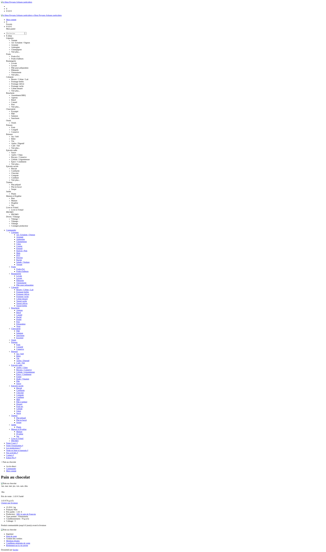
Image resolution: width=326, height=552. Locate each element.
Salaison (14, 116)
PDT (18, 255)
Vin (12, 141)
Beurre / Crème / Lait (19, 79)
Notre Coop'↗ (12, 443)
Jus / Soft (15, 136)
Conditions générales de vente (18, 543)
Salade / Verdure (23, 262)
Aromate (14, 45)
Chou (18, 244)
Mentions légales (13, 541)
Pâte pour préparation (19, 68)
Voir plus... (15, 52)
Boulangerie (11, 61)
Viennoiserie (16, 72)
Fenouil (19, 248)
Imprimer (9, 534)
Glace (18, 411)
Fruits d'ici (15, 56)
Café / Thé (15, 146)
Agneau (14, 98)
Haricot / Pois (21, 251)
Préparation (20, 324)
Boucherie (10, 93)
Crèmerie (9, 77)
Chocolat (14, 173)
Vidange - (15, 221)
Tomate (14, 40)
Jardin (8, 191)
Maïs (18, 253)
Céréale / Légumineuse (20, 159)
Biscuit (14, 169)
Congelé (14, 130)
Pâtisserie (15, 70)
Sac (12, 205)
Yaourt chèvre (22, 303)
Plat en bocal (16, 187)
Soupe (13, 189)
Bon (13, 198)
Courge (19, 246)
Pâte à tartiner (21, 402)
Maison (14, 201)
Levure (14, 65)
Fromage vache (17, 86)
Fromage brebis (17, 82)
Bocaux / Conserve (19, 157)
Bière (13, 139)
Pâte (18, 381)
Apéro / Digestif (17, 143)
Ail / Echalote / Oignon (20, 43)
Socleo (15, 550)
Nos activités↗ (12, 453)
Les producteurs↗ (13, 448)
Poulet (18, 319)
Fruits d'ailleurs (17, 59)
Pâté (13, 114)
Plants (13, 194)
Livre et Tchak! (12, 207)
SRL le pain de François (26, 514)
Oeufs (8, 120)
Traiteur (9, 182)
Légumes (9, 38)
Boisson (9, 134)
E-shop (9, 36)
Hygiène (14, 203)
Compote (15, 175)
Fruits (8, 54)
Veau (18, 326)
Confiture (15, 178)
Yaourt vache (21, 301)
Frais (13, 127)
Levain (14, 63)
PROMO (9, 212)
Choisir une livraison (9, 503)
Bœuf (13, 100)
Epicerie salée (11, 150)
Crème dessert (17, 88)
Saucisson (15, 118)
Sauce (13, 152)
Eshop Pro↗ (11, 458)
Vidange (14, 223)
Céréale (19, 409)
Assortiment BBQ (18, 95)
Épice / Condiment (18, 162)
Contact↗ (10, 455)
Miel (18, 399)
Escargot (14, 111)
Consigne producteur (19, 226)
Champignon (16, 49)
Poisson (9, 125)
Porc (13, 104)
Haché (19, 317)
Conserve (15, 132)
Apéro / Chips (17, 155)
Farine (18, 377)
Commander (11, 230)
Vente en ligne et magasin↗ (17, 450)
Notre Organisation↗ (14, 446)
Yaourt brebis (21, 306)
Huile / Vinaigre (22, 379)
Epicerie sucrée (12, 166)
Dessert (19, 404)
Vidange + (15, 219)
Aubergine (15, 47)
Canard (14, 102)
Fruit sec (19, 406)
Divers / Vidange (13, 217)
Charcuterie (10, 109)
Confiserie (15, 171)
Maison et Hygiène (13, 196)
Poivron (19, 258)
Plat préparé (16, 185)
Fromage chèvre (17, 84)
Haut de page (11, 536)
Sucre (18, 413)
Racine (19, 260)
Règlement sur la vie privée (17, 545)
